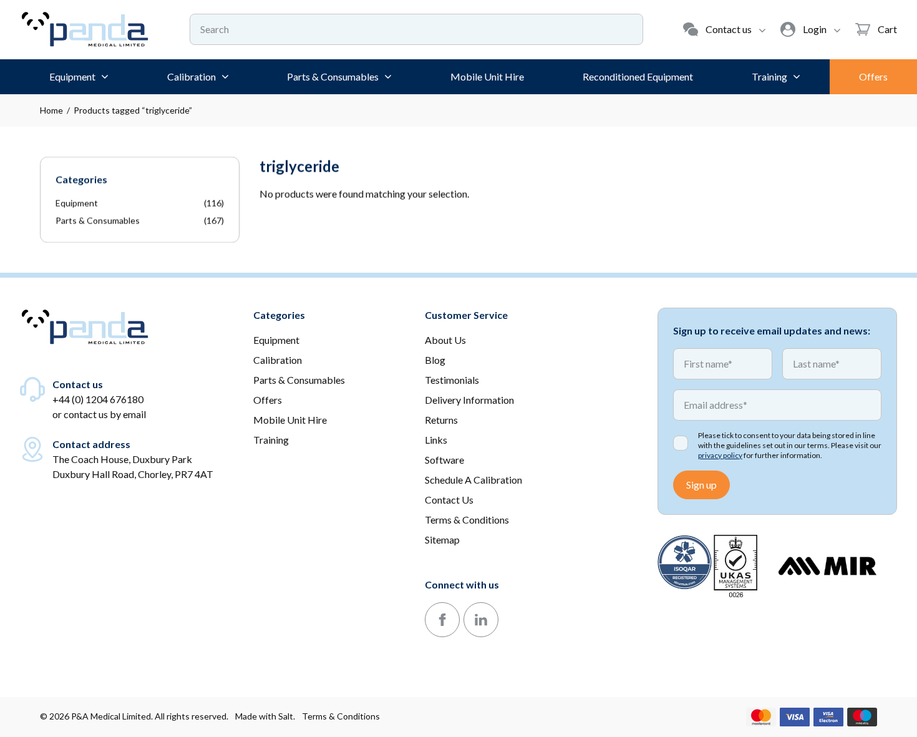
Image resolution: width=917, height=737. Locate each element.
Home (51, 110)
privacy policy (720, 455)
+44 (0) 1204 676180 (97, 399)
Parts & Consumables (98, 220)
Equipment (77, 203)
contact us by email (105, 414)
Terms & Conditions (341, 716)
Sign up (701, 485)
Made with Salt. (265, 716)
